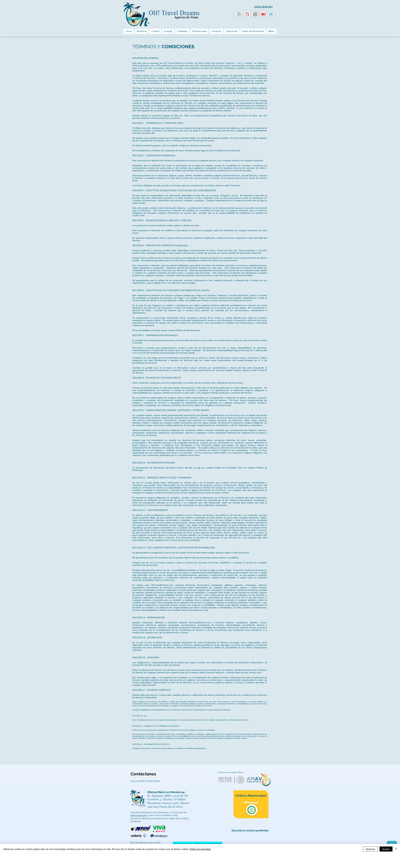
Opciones (370, 849)
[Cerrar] (396, 849)
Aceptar (386, 849)
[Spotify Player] (250, 840)
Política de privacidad (200, 849)
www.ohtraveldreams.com (143, 812)
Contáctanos (143, 774)
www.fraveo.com (138, 815)
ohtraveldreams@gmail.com (195, 748)
